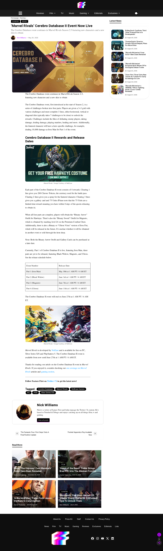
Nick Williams (22, 38)
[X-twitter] (107, 538)
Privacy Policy (104, 519)
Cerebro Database (45, 389)
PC (28, 393)
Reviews (40, 13)
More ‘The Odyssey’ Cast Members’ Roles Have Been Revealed (32, 469)
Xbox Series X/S (47, 393)
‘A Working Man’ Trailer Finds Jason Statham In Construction (33, 499)
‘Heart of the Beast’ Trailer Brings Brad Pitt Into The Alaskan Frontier (78, 469)
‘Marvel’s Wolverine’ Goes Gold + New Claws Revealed (135, 53)
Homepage (15, 18)
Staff (79, 519)
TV (62, 13)
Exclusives (113, 13)
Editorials (98, 13)
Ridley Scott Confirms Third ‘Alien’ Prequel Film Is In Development (135, 32)
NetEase (55, 350)
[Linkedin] (112, 538)
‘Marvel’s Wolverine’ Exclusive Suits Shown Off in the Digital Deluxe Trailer (135, 65)
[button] (52, 13)
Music (71, 13)
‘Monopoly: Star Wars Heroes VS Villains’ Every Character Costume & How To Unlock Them (79, 498)
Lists (117, 526)
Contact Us (89, 519)
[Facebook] (92, 538)
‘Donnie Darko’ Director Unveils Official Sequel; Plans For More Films (136, 43)
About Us (57, 519)
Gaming (83, 13)
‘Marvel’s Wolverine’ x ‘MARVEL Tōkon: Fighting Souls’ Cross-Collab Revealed (134, 88)
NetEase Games (78, 389)
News (24, 21)
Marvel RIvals (62, 389)
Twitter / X (52, 380)
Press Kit (68, 519)
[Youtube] (102, 538)
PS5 (35, 393)
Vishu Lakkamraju (20, 475)
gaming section (47, 371)
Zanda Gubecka (65, 475)
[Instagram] (97, 538)
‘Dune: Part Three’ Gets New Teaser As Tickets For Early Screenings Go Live (135, 76)
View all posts (43, 420)
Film (51, 13)
